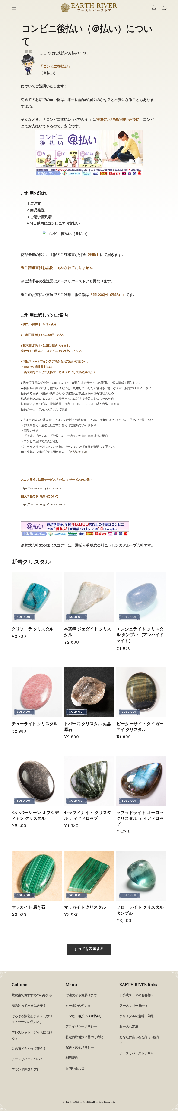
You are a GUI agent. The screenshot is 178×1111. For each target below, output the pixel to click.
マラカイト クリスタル (85, 907)
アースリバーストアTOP (136, 1053)
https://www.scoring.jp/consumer (42, 488)
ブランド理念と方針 (26, 1069)
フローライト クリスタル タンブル (140, 910)
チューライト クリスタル (35, 723)
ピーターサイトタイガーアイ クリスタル (140, 726)
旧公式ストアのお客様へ (136, 995)
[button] (14, 8)
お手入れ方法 (128, 1026)
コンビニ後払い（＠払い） (84, 1016)
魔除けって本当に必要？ (29, 1006)
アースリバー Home (133, 1006)
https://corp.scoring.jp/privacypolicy (43, 504)
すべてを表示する (89, 949)
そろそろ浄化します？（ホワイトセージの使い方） (32, 1019)
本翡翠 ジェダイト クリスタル (87, 631)
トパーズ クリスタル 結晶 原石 (87, 726)
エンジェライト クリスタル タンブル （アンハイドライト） (140, 634)
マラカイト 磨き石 (28, 907)
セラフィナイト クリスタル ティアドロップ (87, 815)
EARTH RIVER (82, 1102)
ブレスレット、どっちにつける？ (32, 1035)
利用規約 (72, 1058)
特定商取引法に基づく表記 (84, 1037)
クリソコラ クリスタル (33, 628)
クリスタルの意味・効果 (136, 1016)
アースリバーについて (27, 1059)
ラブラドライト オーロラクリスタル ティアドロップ (140, 818)
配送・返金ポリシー (80, 1047)
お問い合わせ (79, 452)
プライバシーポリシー (81, 1026)
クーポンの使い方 (78, 1006)
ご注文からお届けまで (81, 995)
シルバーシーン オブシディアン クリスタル (35, 815)
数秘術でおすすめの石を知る (32, 995)
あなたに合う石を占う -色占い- (139, 1040)
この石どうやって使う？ (29, 1049)
